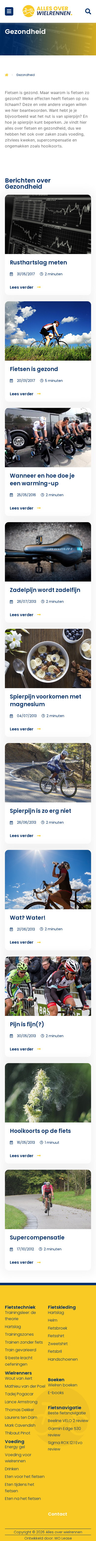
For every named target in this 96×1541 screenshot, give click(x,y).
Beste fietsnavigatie (67, 1413)
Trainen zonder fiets (24, 1342)
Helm (52, 1320)
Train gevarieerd (20, 1350)
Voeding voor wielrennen (18, 1458)
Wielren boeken (62, 1385)
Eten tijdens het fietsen (19, 1488)
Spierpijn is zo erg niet (40, 811)
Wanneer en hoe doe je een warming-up (42, 479)
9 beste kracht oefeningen (18, 1361)
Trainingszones (19, 1334)
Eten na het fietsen (23, 1498)
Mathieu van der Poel (25, 1386)
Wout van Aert (18, 1378)
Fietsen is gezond (34, 369)
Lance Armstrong (21, 1402)
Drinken (12, 1469)
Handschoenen (63, 1359)
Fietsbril (55, 1351)
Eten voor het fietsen (25, 1476)
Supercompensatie (37, 1237)
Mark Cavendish (20, 1425)
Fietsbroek (57, 1328)
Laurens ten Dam (21, 1417)
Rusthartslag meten (38, 262)
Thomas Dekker (19, 1410)
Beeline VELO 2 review (68, 1421)
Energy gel (15, 1447)
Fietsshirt (56, 1336)
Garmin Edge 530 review (64, 1432)
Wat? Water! (28, 918)
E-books (56, 1393)
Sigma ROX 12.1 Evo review (65, 1446)
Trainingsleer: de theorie (20, 1316)
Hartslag (13, 1327)
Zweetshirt (58, 1344)
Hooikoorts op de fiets (40, 1131)
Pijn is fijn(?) (27, 1024)
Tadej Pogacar (19, 1394)
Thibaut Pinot (17, 1433)
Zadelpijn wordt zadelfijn (45, 590)
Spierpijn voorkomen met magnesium (45, 700)
